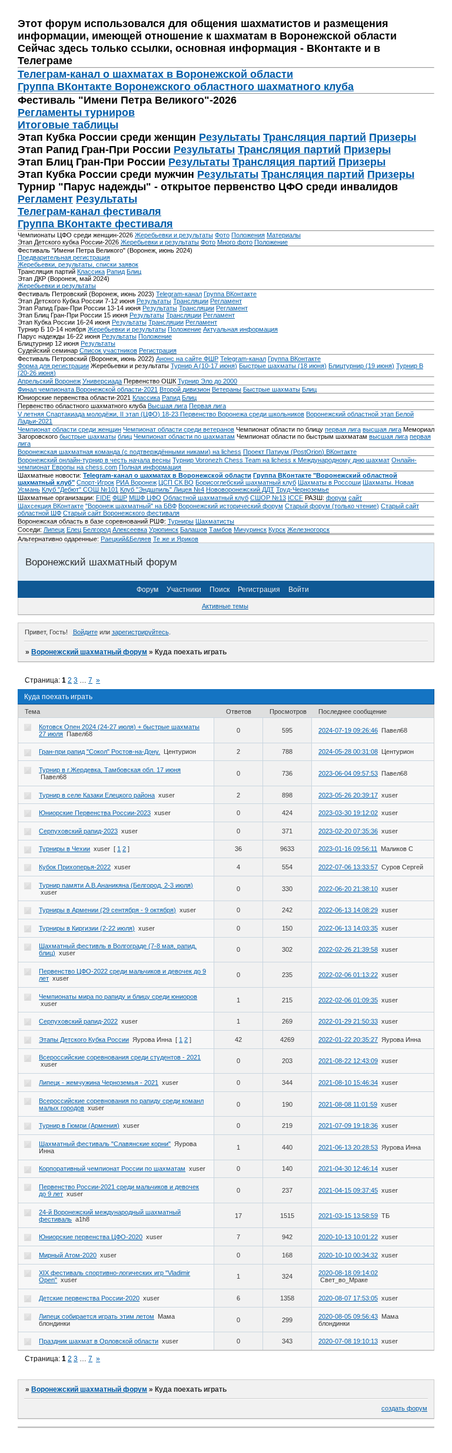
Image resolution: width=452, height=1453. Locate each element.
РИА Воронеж (136, 482)
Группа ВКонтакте (230, 293)
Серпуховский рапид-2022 (78, 1021)
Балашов (193, 529)
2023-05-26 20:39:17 (348, 795)
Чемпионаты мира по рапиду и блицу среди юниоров (118, 996)
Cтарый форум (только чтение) (332, 505)
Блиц (134, 271)
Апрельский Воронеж (49, 381)
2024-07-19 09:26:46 (348, 730)
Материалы (284, 235)
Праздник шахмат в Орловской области (98, 1341)
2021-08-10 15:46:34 (348, 1082)
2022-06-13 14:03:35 (348, 928)
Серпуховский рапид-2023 (78, 831)
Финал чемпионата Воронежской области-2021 (88, 389)
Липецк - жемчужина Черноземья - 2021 (98, 1082)
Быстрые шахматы (271, 389)
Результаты (229, 137)
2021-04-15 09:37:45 (348, 1190)
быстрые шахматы (87, 436)
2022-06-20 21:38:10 (348, 888)
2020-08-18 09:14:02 (348, 1272)
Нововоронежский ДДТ (240, 489)
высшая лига (382, 429)
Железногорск (308, 529)
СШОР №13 (268, 497)
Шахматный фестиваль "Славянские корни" (105, 1143)
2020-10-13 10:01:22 (348, 1236)
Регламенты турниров (76, 112)
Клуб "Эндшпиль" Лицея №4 (162, 489)
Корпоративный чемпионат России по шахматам (112, 1168)
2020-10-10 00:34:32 (348, 1255)
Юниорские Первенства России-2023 (95, 812)
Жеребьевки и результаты (174, 235)
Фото (222, 235)
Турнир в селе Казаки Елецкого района (97, 795)
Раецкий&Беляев (126, 538)
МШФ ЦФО (145, 497)
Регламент (45, 199)
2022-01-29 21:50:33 (348, 1021)
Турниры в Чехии (64, 848)
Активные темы (225, 606)
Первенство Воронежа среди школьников (242, 414)
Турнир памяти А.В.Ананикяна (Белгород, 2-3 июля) (116, 885)
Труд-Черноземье (302, 489)
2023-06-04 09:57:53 (348, 773)
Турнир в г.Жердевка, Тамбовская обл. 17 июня (110, 769)
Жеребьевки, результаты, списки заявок (78, 264)
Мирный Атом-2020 (68, 1255)
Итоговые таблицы (68, 125)
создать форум (404, 1408)
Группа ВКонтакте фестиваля (95, 224)
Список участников (108, 350)
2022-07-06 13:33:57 (348, 867)
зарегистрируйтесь (140, 632)
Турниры (181, 521)
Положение (271, 242)
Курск (276, 529)
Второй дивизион (184, 389)
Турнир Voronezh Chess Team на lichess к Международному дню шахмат (281, 460)
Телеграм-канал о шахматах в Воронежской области (155, 74)
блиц (125, 436)
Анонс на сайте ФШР (187, 358)
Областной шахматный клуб (205, 497)
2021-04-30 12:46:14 (348, 1168)
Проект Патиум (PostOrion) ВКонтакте (300, 451)
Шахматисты (214, 521)
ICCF (295, 497)
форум (336, 497)
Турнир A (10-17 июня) (204, 365)
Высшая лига (167, 405)
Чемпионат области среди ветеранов (178, 429)
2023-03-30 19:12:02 (348, 812)
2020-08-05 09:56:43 (348, 1316)
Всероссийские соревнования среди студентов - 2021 (120, 1057)
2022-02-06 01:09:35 (348, 1000)
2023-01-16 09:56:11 (347, 848)
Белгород (97, 529)
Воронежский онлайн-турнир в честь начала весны (94, 460)
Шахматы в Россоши (329, 482)
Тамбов (220, 529)
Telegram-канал (179, 293)
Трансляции (190, 300)
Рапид (116, 271)
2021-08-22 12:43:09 (348, 1060)
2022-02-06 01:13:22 (348, 974)
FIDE (103, 497)
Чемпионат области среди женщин (69, 429)
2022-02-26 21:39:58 (348, 949)
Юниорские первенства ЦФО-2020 (90, 1236)
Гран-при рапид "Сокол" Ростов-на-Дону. (99, 751)
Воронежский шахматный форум (89, 652)
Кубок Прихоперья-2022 (75, 867)
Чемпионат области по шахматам (184, 436)
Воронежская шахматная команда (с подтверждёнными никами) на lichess (129, 451)
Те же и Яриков (175, 538)
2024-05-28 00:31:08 (348, 751)
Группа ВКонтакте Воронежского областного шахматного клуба (186, 86)
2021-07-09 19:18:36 (348, 1125)
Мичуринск (250, 529)
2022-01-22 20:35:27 (348, 1039)
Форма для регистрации (53, 365)
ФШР (119, 497)
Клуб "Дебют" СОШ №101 (80, 489)
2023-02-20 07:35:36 (348, 831)
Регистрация (158, 350)
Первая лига (207, 405)
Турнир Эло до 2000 (207, 381)
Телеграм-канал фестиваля (89, 211)
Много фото (234, 242)
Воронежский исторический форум (230, 505)
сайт (355, 497)
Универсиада (102, 381)
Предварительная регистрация (64, 257)
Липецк (54, 529)
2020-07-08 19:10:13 (348, 1341)
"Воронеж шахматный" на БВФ (131, 505)
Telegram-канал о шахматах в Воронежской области (167, 475)
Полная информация (150, 467)
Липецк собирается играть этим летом (96, 1316)
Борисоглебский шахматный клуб (245, 482)
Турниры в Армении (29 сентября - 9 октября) (107, 909)
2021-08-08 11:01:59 (347, 1104)
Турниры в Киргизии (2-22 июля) (87, 928)
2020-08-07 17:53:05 (348, 1298)
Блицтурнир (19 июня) (361, 365)
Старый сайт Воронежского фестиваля (121, 513)
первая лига (343, 429)
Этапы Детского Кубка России (84, 1039)
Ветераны (226, 389)
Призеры (392, 137)
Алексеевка (129, 529)
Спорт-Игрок (95, 482)
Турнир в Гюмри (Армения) (79, 1125)
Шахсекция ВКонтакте (51, 505)
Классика (91, 271)
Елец (74, 529)
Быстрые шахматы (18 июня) (283, 365)
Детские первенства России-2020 (89, 1298)
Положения (248, 235)
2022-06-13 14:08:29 (348, 909)
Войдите (85, 632)
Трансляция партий (314, 137)
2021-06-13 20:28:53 (348, 1147)
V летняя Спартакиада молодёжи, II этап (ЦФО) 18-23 (99, 414)
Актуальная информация (240, 329)
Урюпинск (163, 529)
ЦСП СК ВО (176, 482)
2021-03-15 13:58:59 (348, 1215)
